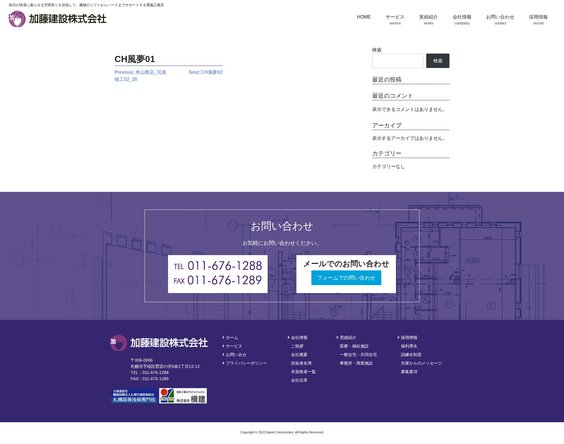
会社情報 (299, 337)
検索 (377, 49)
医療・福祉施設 (354, 346)
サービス (234, 346)
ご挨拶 (297, 346)
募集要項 (409, 371)
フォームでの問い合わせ (346, 278)
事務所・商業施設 (356, 363)
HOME (364, 16)
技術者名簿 (301, 363)
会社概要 (299, 354)
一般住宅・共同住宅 (358, 354)
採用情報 (409, 337)
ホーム (232, 337)
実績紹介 (348, 337)
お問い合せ (236, 354)
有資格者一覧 (303, 371)
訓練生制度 (411, 354)
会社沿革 (299, 380)
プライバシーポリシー (246, 363)
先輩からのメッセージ (421, 363)
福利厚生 (409, 346)
